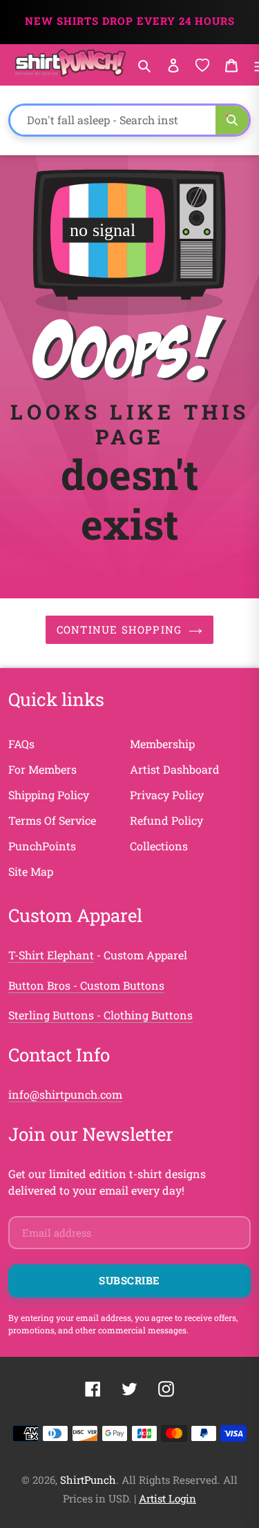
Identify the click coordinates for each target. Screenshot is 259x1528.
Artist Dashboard (175, 769)
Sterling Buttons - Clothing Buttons (100, 1015)
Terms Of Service (52, 820)
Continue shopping (119, 629)
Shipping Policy (48, 794)
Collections (159, 846)
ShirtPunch (88, 1480)
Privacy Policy (167, 794)
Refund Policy (166, 820)
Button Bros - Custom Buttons (86, 985)
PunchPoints (42, 846)
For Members (42, 769)
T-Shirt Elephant (51, 955)
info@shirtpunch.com (65, 1094)
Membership (162, 743)
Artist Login (167, 1498)
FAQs (21, 743)
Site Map (30, 871)
